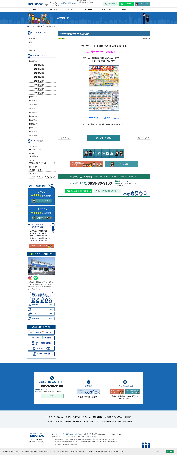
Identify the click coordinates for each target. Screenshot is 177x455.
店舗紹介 (123, 9)
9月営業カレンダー (36, 149)
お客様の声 (58, 421)
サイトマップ (95, 421)
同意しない (160, 451)
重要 (30, 42)
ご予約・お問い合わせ (124, 421)
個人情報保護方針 (108, 421)
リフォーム (88, 9)
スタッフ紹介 (118, 417)
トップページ (50, 417)
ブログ (49, 421)
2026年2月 (38, 89)
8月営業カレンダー (36, 156)
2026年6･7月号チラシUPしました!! (42, 177)
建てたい (71, 9)
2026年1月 (38, 93)
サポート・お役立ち (106, 9)
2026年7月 (38, 69)
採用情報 (141, 9)
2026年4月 (38, 81)
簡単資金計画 (98, 417)
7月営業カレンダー (36, 170)
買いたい (36, 9)
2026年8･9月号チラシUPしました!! (42, 163)
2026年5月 (38, 77)
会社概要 (76, 421)
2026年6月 (38, 73)
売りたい (53, 9)
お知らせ (32, 50)
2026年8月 (38, 65)
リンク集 (85, 421)
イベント (32, 46)
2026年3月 (38, 85)
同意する (170, 451)
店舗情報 (32, 38)
